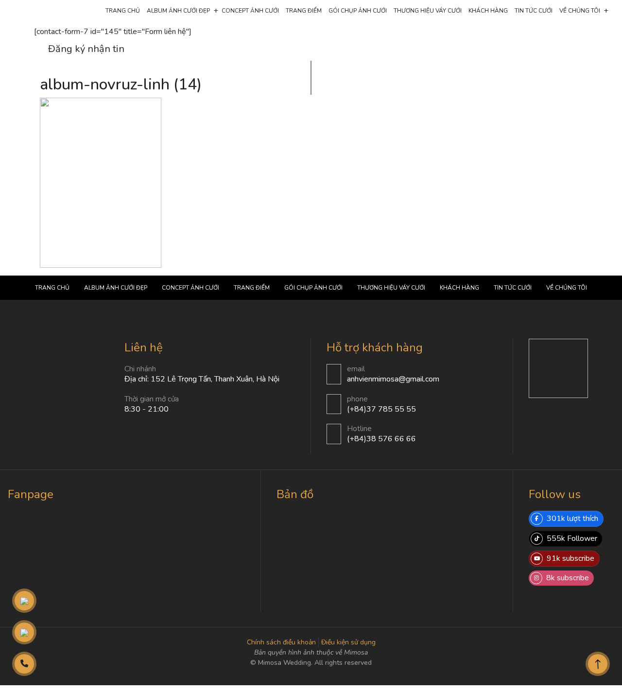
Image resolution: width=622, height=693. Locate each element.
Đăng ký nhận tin (86, 48)
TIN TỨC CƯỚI (534, 11)
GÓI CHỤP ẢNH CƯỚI (357, 11)
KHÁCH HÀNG (488, 11)
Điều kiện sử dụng (348, 642)
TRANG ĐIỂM (304, 11)
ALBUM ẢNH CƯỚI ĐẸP (178, 11)
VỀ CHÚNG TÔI (579, 11)
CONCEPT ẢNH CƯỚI (250, 11)
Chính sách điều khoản (281, 642)
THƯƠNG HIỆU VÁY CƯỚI (428, 11)
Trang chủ (122, 11)
